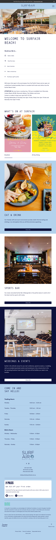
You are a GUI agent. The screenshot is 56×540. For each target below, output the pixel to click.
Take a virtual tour (11, 71)
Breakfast (7, 155)
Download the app (38, 1)
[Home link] (28, 6)
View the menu (11, 61)
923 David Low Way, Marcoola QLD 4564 (28, 470)
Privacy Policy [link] (18, 531)
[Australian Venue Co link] (4, 525)
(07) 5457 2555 (28, 467)
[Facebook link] (26, 464)
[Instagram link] (29, 464)
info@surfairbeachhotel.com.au (28, 475)
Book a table (11, 55)
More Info (28, 380)
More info (28, 229)
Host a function (11, 66)
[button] (53, 6)
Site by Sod (28, 533)
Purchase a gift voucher (13, 76)
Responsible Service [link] (36, 531)
